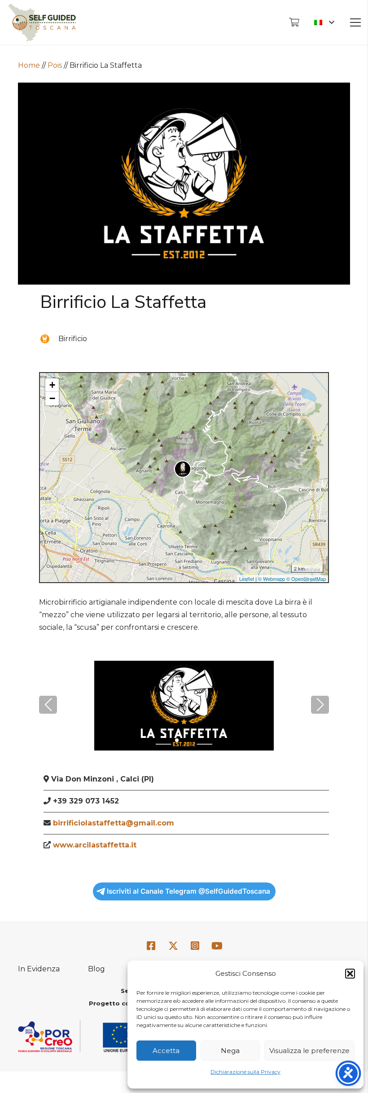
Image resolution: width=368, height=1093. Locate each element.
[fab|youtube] (216, 946)
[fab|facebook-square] (151, 946)
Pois (55, 65)
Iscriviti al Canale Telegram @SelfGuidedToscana (188, 891)
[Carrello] (294, 22)
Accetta (166, 1050)
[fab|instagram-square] (195, 946)
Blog (96, 969)
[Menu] (355, 22)
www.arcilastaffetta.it (94, 845)
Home (29, 65)
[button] (350, 973)
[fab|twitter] (173, 946)
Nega (230, 1050)
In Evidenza (39, 969)
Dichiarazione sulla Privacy (245, 1071)
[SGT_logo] (42, 22)
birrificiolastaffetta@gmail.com (113, 823)
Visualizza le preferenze (309, 1050)
